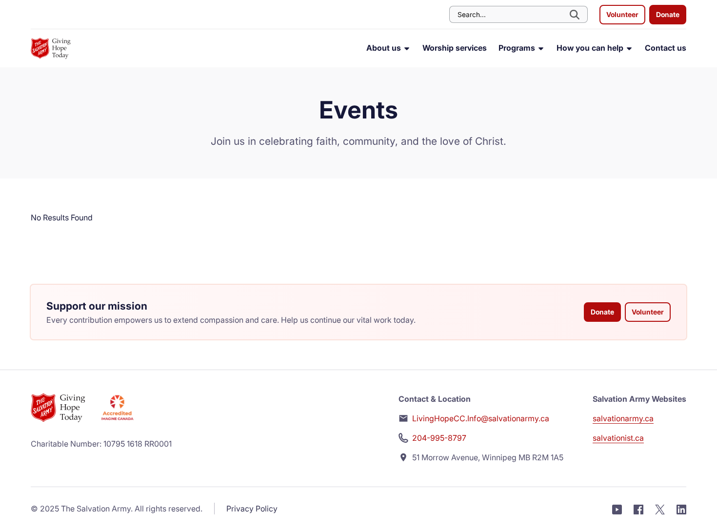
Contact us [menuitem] (665, 48)
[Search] (575, 14)
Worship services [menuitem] (454, 48)
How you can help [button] (591, 48)
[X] (660, 508)
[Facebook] (638, 508)
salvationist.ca (618, 438)
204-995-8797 (439, 438)
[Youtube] (617, 508)
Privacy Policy (252, 508)
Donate (667, 14)
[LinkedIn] (681, 508)
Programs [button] (517, 48)
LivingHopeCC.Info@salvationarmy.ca (480, 418)
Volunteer (622, 14)
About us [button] (384, 48)
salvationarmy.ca (623, 418)
